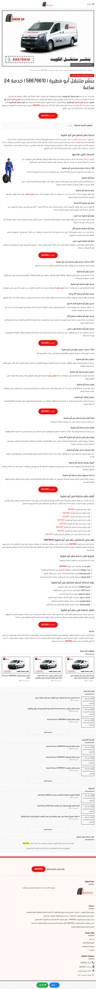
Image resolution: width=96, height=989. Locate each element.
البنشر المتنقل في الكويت (30, 888)
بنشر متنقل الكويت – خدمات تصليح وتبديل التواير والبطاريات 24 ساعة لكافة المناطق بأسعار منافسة (60, 912)
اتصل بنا (91, 950)
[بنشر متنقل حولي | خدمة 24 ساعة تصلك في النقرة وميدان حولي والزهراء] (48, 665)
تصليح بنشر (52, 376)
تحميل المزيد (48, 732)
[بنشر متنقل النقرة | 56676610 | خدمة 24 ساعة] (16, 665)
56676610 (36, 105)
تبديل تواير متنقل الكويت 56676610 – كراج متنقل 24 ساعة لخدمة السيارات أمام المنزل (64, 919)
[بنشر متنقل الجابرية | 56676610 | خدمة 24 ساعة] (87, 749)
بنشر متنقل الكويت (79, 139)
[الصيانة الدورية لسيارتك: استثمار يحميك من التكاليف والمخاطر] (87, 798)
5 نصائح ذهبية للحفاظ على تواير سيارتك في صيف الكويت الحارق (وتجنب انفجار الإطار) (50, 816)
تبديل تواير (60, 288)
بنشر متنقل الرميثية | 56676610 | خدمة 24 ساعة (63, 757)
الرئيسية (90, 70)
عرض (70, 125)
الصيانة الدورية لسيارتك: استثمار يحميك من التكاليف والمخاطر (59, 795)
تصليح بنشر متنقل (14, 99)
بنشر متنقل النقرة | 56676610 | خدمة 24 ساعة (63, 719)
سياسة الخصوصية (88, 946)
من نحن (91, 939)
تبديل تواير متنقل (81, 102)
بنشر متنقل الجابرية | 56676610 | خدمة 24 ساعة (63, 746)
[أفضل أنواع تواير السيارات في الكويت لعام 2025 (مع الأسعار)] (87, 809)
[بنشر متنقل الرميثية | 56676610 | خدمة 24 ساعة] (87, 760)
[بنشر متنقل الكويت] (48, 4)
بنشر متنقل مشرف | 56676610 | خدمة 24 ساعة (63, 768)
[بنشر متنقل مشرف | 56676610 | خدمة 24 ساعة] (87, 771)
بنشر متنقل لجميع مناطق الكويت (75, 70)
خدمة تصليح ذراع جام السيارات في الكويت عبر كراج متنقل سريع (57, 698)
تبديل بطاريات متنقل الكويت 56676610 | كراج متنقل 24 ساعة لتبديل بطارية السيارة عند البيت (62, 923)
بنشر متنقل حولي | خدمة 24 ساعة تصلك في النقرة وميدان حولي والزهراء (53, 709)
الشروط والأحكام (88, 943)
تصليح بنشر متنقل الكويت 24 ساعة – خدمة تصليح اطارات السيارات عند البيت (68, 916)
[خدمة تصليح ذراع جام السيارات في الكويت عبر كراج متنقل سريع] (80, 665)
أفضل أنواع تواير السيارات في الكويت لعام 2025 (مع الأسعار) (58, 806)
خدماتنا (86, 159)
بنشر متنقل (29, 194)
